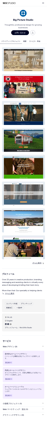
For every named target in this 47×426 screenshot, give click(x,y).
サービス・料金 (34, 41)
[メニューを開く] (43, 3)
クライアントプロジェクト (11, 41)
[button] (23, 59)
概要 (24, 41)
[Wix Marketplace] (9, 3)
